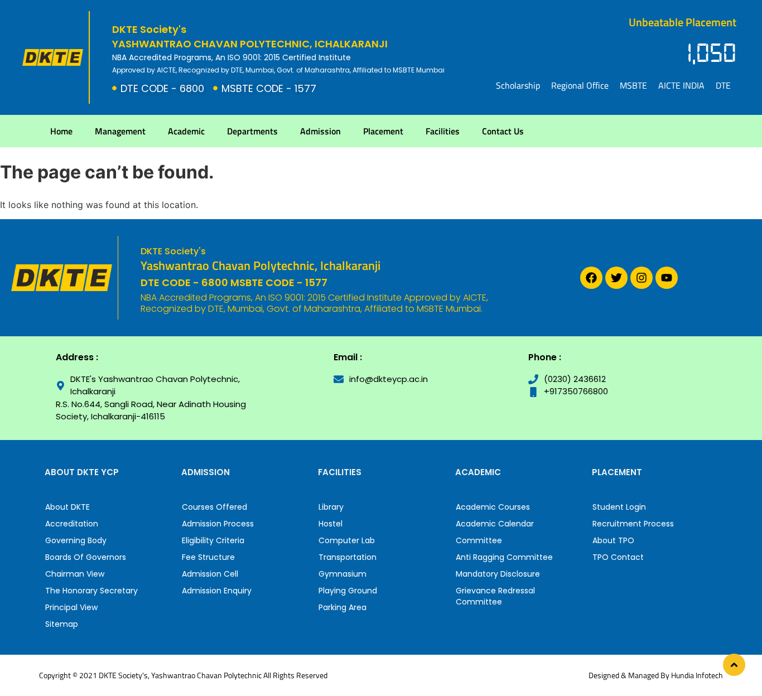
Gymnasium (342, 573)
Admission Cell (210, 573)
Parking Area (342, 607)
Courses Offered (214, 507)
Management (120, 131)
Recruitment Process (633, 523)
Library (331, 507)
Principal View (71, 607)
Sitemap (61, 624)
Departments (252, 131)
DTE (723, 85)
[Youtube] (666, 278)
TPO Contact (618, 557)
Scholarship (518, 85)
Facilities (443, 131)
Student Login (619, 507)
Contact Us (503, 131)
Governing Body (76, 540)
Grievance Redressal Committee (495, 596)
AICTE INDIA (681, 85)
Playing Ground (348, 590)
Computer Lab (347, 540)
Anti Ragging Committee (504, 557)
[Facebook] (591, 278)
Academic (186, 131)
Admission (320, 131)
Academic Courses (493, 507)
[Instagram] (641, 278)
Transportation (348, 557)
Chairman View (74, 573)
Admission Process (218, 523)
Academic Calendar (495, 523)
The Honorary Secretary (91, 590)
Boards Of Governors (85, 557)
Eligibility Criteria (213, 540)
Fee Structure (208, 557)
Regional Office (580, 85)
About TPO (613, 540)
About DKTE (67, 507)
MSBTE (633, 85)
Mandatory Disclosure (498, 573)
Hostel (331, 523)
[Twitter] (616, 278)
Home (61, 131)
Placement (383, 131)
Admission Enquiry (217, 590)
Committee (479, 540)
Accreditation (71, 523)
